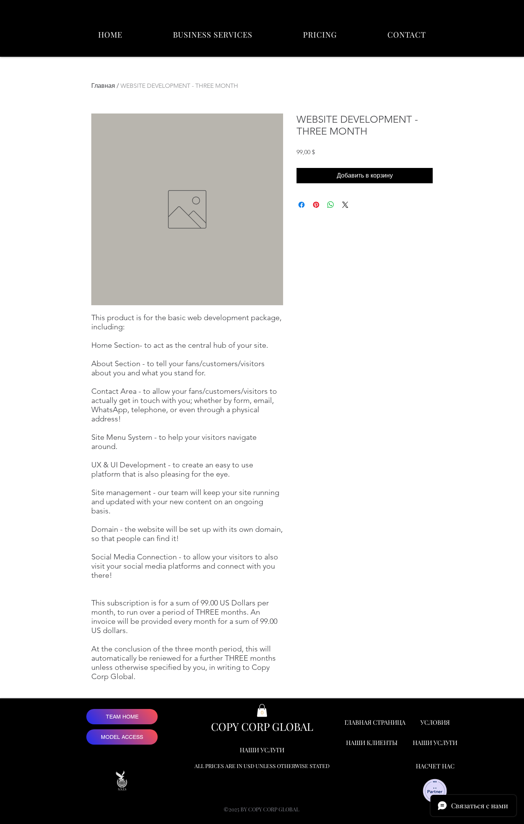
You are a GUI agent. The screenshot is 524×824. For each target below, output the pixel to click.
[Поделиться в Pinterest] (316, 204)
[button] (212, 34)
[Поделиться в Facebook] (301, 204)
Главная (103, 85)
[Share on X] (345, 204)
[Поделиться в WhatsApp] (330, 204)
